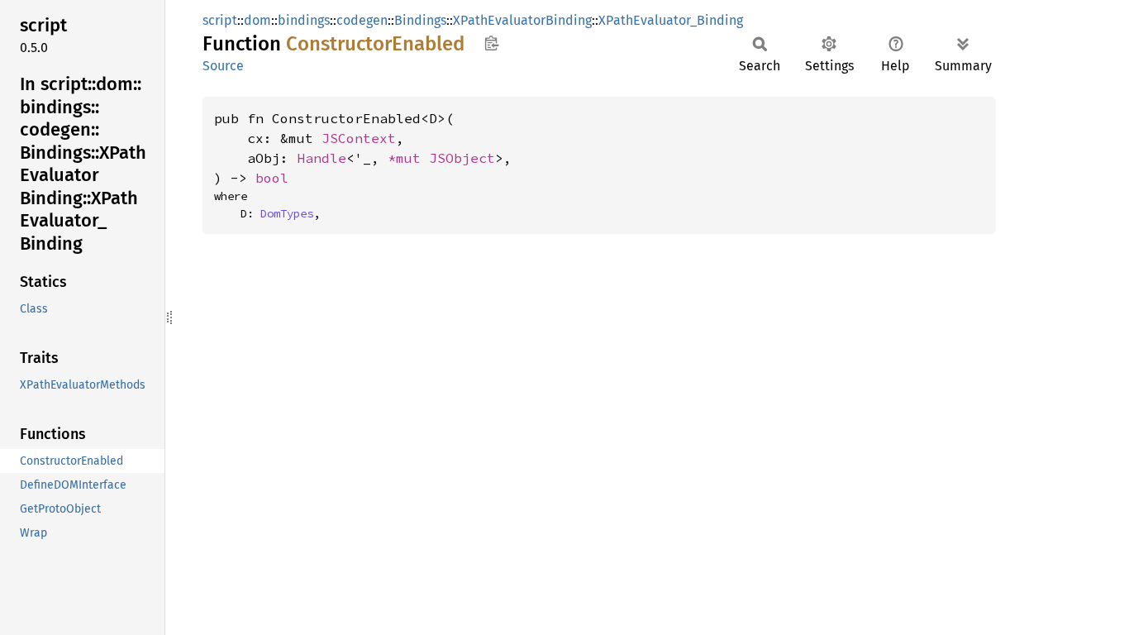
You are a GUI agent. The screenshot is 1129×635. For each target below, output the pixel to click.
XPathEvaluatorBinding (522, 20)
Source (223, 66)
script (219, 20)
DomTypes (286, 213)
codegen (362, 20)
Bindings (420, 20)
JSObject (462, 158)
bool (271, 177)
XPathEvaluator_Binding (670, 20)
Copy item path (491, 43)
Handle (321, 158)
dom (257, 20)
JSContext (359, 138)
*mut (408, 158)
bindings (304, 20)
